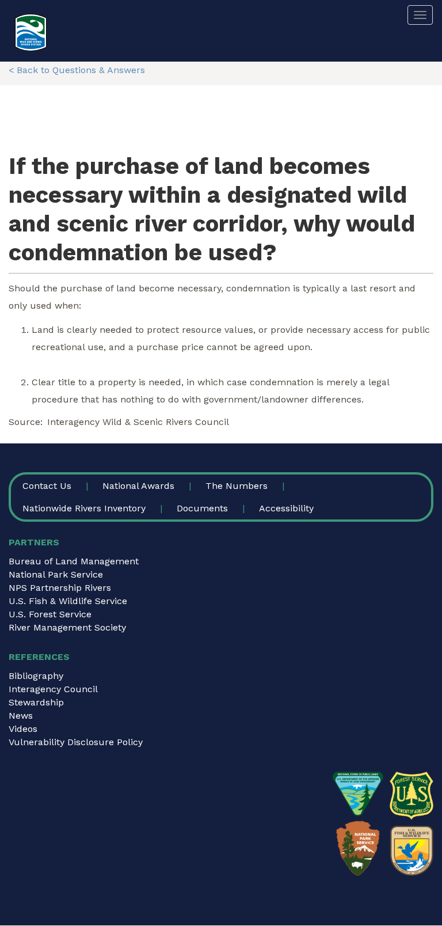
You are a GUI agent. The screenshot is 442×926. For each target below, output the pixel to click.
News (21, 715)
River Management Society (67, 627)
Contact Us (46, 485)
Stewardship (36, 702)
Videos (23, 728)
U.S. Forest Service (50, 614)
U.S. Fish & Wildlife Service (68, 601)
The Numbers (236, 485)
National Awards (138, 485)
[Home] (30, 32)
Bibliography (36, 675)
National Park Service (56, 574)
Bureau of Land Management (74, 561)
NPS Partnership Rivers (60, 587)
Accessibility (286, 508)
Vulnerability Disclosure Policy (76, 742)
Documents (202, 508)
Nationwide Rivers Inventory (84, 508)
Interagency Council (53, 689)
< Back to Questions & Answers (77, 69)
